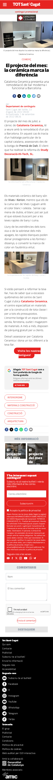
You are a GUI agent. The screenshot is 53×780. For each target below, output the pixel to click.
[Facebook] (12, 558)
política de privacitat (31, 510)
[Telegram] (35, 558)
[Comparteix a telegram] (34, 96)
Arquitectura (16, 421)
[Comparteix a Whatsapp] (29, 96)
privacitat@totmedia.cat (16, 547)
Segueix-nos (8, 665)
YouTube (12, 701)
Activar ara (20, 385)
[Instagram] (21, 558)
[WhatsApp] (31, 558)
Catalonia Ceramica (30, 125)
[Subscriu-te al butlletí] (8, 558)
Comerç (10, 445)
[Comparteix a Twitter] (19, 96)
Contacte (7, 648)
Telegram (13, 713)
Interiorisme (15, 397)
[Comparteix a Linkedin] (24, 96)
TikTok (11, 719)
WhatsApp (13, 707)
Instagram (13, 695)
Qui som (6, 644)
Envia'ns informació (12, 661)
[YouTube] (26, 558)
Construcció (15, 413)
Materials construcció (21, 405)
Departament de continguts (20, 106)
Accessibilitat (9, 669)
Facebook (13, 684)
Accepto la (25, 510)
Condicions (7, 740)
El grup (5, 728)
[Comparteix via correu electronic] (38, 96)
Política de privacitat (13, 745)
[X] (17, 558)
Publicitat (7, 652)
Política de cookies (11, 749)
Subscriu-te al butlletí (13, 656)
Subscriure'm (26, 503)
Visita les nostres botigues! (29, 353)
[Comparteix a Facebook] (14, 96)
